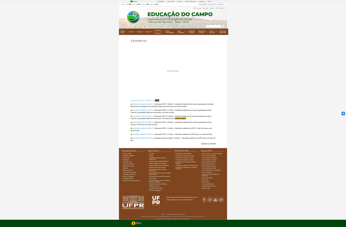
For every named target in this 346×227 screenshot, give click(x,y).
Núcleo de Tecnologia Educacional (131, 180)
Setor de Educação (207, 172)
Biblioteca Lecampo (201, 31)
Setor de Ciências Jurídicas (209, 168)
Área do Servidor (127, 153)
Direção (151, 155)
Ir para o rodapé (153, 4)
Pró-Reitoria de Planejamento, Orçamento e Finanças (186, 168)
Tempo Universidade (169, 31)
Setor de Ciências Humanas (209, 166)
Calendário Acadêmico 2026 (142, 104)
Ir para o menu (135, 4)
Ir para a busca (144, 4)
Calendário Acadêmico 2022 (142, 134)
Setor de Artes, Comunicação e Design (212, 153)
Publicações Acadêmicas (129, 174)
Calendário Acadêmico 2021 (142, 138)
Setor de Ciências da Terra (209, 162)
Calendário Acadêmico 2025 (142, 110)
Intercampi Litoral (127, 162)
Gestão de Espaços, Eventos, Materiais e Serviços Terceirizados (160, 181)
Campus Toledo (206, 188)
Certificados (126, 160)
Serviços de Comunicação (129, 172)
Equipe (139, 32)
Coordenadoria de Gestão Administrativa (159, 176)
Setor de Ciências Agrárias (209, 155)
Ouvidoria (211, 8)
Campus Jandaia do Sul (208, 184)
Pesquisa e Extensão (158, 31)
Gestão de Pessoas (154, 186)
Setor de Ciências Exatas (208, 164)
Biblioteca (222, 8)
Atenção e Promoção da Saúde (157, 167)
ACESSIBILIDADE (203, 4)
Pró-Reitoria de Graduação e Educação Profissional (185, 162)
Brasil (135, 1)
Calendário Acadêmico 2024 (142, 116)
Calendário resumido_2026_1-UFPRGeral (141, 100)
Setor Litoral (205, 180)
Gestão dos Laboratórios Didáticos (158, 184)
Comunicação (152, 178)
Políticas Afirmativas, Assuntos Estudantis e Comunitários (160, 173)
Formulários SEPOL (128, 178)
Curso (131, 32)
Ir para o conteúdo (125, 4)
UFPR (194, 8)
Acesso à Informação (128, 176)
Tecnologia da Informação (156, 188)
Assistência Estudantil (128, 166)
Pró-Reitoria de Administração (183, 153)
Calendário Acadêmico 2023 (142, 128)
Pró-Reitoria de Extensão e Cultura (185, 158)
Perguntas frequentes (222, 31)
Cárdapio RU (126, 158)
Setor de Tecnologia (207, 178)
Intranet (199, 8)
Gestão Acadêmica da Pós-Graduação (159, 165)
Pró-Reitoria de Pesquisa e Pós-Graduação (187, 165)
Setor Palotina (205, 182)
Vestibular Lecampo (191, 31)
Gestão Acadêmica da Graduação (158, 163)
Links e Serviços (212, 31)
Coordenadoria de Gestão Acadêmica (158, 161)
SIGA (217, 8)
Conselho (151, 153)
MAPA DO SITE (221, 4)
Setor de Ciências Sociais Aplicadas (211, 170)
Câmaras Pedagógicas (155, 190)
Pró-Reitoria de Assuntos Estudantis (185, 155)
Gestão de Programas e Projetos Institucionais (157, 170)
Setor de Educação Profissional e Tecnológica (210, 174)
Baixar (156, 100)
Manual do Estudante (128, 164)
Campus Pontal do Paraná (209, 186)
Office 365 (205, 8)
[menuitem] (123, 32)
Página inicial (122, 31)
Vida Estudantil (181, 31)
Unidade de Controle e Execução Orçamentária (157, 158)
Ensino (148, 32)
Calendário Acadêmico (128, 155)
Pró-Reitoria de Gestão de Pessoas (185, 160)
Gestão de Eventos (128, 170)
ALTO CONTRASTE (212, 4)
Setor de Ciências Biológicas (209, 158)
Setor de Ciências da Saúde (209, 160)
